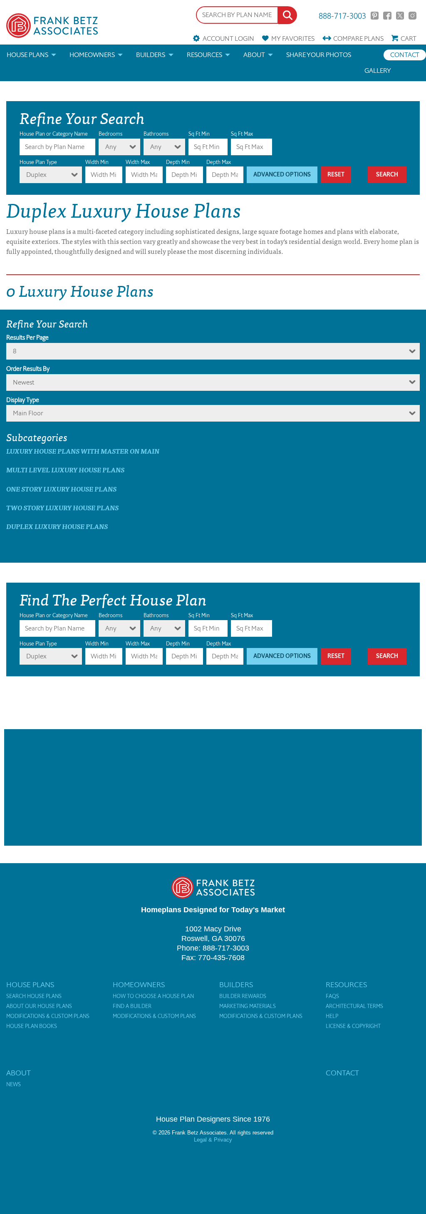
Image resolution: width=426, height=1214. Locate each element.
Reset (335, 175)
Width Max (138, 162)
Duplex (36, 174)
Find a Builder (132, 1006)
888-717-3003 (342, 15)
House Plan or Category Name (54, 133)
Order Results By (28, 369)
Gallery (377, 70)
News (13, 1084)
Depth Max (218, 162)
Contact (404, 54)
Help (332, 1016)
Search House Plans (34, 996)
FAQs (332, 996)
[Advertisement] (213, 787)
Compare (358, 38)
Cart (408, 38)
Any (110, 146)
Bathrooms (156, 133)
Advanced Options (282, 175)
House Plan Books (31, 1026)
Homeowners (92, 54)
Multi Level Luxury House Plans (65, 470)
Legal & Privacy (213, 1140)
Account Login (228, 38)
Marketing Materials (247, 1006)
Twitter (400, 16)
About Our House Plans (39, 1006)
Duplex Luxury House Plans (57, 526)
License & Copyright (353, 1026)
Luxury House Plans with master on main (82, 451)
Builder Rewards (242, 996)
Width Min (97, 162)
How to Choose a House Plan (153, 996)
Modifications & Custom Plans (47, 1016)
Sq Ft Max (242, 133)
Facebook (387, 16)
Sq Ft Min (199, 133)
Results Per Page (27, 337)
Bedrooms (110, 133)
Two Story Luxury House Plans (62, 507)
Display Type (22, 400)
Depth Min (178, 162)
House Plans (27, 54)
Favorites (293, 38)
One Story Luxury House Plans (61, 489)
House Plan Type (38, 162)
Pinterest (375, 16)
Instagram (412, 16)
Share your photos (318, 54)
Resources (204, 54)
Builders (150, 54)
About (254, 54)
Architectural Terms (354, 1006)
